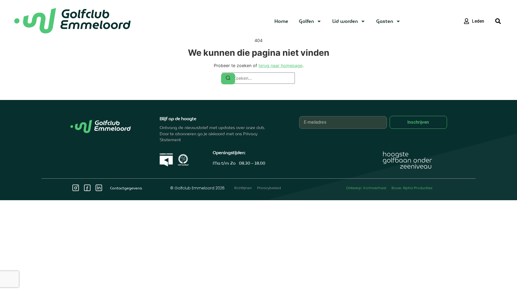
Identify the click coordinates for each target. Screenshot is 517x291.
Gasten (384, 21)
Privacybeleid (269, 187)
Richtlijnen (243, 187)
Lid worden (345, 21)
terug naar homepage (280, 65)
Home (281, 21)
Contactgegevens (126, 188)
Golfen (306, 21)
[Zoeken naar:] (258, 78)
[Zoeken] (228, 78)
